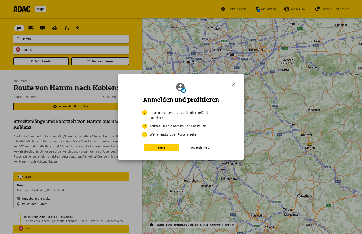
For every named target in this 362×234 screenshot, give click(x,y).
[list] (181, 123)
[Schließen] (234, 84)
